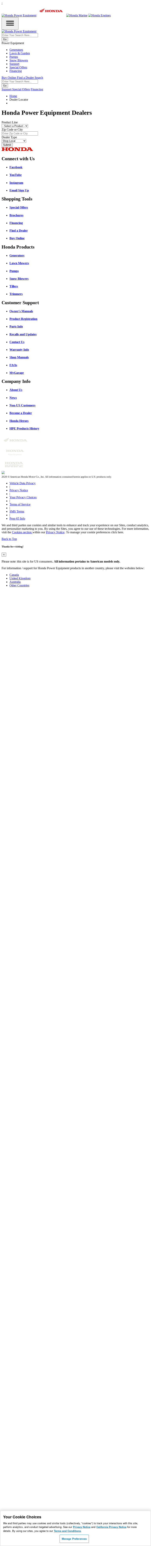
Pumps (13, 56)
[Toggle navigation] (10, 23)
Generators (16, 49)
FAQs (13, 365)
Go (4, 39)
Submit (7, 144)
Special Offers (18, 67)
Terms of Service (19, 504)
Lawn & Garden (19, 53)
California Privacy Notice (111, 1527)
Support (14, 64)
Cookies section (22, 532)
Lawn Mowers (19, 263)
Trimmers (16, 294)
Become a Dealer (20, 413)
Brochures (16, 215)
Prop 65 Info (17, 518)
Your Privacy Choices (23, 497)
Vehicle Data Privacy (22, 483)
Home (13, 96)
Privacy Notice (18, 490)
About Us (15, 390)
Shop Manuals (19, 357)
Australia (15, 582)
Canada (14, 574)
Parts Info (16, 326)
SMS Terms (16, 511)
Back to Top (9, 539)
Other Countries (19, 585)
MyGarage (16, 372)
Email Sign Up (19, 190)
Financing (15, 71)
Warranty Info (19, 349)
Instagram (16, 182)
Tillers (13, 286)
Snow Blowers (18, 60)
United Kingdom (19, 578)
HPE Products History (24, 428)
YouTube (15, 175)
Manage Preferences (74, 1539)
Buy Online (17, 238)
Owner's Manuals (21, 311)
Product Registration (23, 318)
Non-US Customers (22, 405)
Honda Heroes (19, 420)
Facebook (15, 167)
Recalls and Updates (23, 334)
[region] (75, 1528)
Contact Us (16, 342)
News (13, 397)
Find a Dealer (18, 230)
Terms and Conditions (67, 1531)
